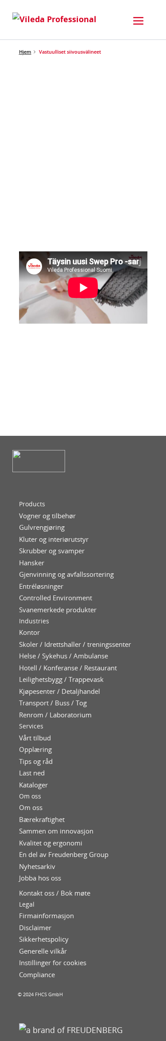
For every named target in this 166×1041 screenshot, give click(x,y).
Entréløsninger (41, 586)
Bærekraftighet (42, 819)
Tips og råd (36, 761)
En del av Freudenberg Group (63, 854)
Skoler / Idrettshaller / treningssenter (75, 644)
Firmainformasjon (46, 916)
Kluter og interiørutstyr (54, 539)
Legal (27, 904)
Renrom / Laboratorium (55, 715)
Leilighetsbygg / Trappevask (61, 679)
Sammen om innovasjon (56, 831)
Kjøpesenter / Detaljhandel (59, 691)
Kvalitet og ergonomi (50, 843)
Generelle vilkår (43, 951)
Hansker (31, 563)
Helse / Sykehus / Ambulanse (63, 656)
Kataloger (33, 785)
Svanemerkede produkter (58, 610)
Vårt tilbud (35, 738)
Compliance (37, 975)
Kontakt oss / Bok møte (54, 893)
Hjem (25, 51)
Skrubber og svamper (52, 551)
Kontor (29, 632)
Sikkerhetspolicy (44, 939)
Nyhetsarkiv (37, 866)
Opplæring (35, 749)
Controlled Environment (55, 598)
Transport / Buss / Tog (53, 703)
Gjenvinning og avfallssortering (66, 574)
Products (32, 504)
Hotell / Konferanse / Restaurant (68, 668)
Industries (34, 621)
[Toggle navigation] (138, 21)
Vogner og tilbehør (47, 516)
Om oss (30, 796)
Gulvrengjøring (42, 527)
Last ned (32, 773)
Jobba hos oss (40, 878)
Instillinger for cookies (52, 963)
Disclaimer (35, 928)
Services (31, 726)
